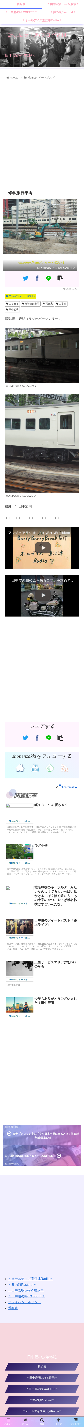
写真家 (49, 303)
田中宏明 (13, 309)
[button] (76, 760)
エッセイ (13, 303)
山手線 (62, 303)
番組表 (13, 1308)
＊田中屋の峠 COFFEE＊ (26, 1296)
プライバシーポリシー (24, 1302)
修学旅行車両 (31, 303)
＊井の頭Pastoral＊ (22, 1284)
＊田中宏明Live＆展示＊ (26, 1290)
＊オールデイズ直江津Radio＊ (30, 1279)
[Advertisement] (42, 134)
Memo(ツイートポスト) (21, 296)
